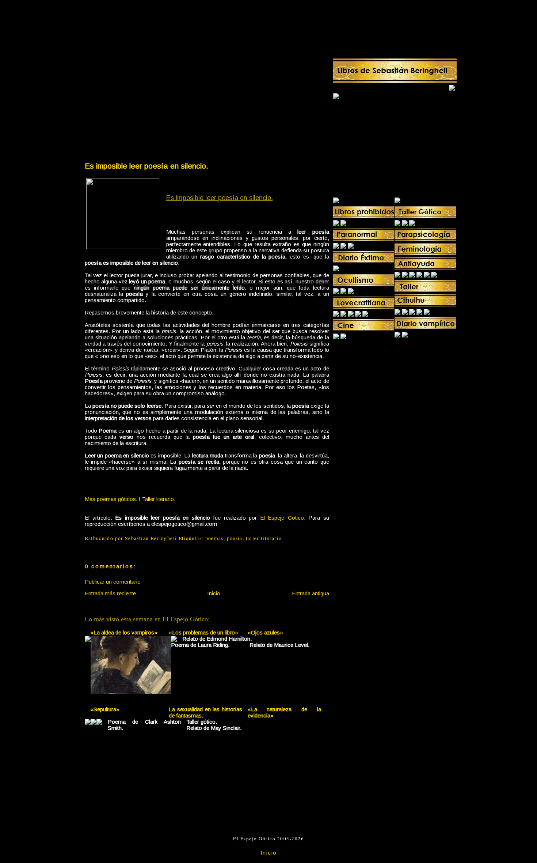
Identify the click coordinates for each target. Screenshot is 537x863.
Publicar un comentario (113, 582)
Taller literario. (158, 499)
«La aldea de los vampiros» (123, 632)
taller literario (264, 538)
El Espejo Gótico (282, 518)
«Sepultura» (104, 709)
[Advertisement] (145, 104)
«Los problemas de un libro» (203, 632)
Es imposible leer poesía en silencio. (146, 166)
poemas (214, 538)
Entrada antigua (310, 593)
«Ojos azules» (265, 632)
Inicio (213, 593)
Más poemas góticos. (111, 499)
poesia (235, 538)
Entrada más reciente (110, 593)
